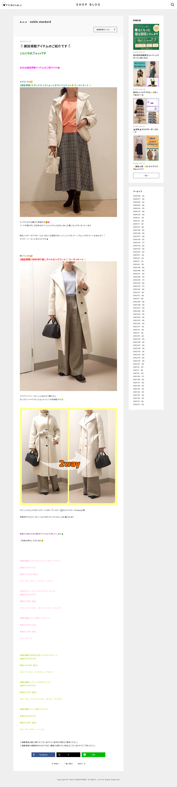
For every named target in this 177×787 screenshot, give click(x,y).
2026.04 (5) (138, 208)
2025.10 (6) (138, 227)
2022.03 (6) (138, 358)
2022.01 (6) (138, 364)
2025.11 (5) (138, 224)
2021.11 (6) (138, 370)
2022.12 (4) (138, 330)
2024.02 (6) (138, 289)
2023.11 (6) (138, 299)
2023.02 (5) (138, 323)
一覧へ (146, 175)
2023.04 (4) (138, 317)
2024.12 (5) (138, 258)
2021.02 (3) (138, 398)
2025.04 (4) (138, 246)
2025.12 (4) (138, 221)
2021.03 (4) (138, 395)
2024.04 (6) (138, 283)
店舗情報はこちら (103, 29)
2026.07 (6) (138, 199)
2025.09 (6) (138, 230)
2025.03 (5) (138, 249)
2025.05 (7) (138, 243)
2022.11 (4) (138, 333)
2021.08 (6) (138, 379)
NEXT (80, 764)
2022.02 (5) (138, 361)
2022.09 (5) (138, 339)
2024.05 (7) (138, 280)
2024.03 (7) (138, 286)
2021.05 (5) (138, 389)
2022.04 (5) (138, 355)
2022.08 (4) (138, 342)
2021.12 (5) (138, 367)
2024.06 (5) (138, 277)
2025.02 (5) (138, 252)
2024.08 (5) (138, 271)
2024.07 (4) (138, 274)
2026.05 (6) (138, 205)
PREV (56, 764)
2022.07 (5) (138, 345)
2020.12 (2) (138, 404)
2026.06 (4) (138, 202)
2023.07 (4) (138, 308)
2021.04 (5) (138, 392)
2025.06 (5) (138, 239)
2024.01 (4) (138, 292)
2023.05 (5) (138, 314)
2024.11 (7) (138, 261)
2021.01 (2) (138, 401)
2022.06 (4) (138, 348)
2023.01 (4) (138, 327)
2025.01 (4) (138, 255)
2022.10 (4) (138, 336)
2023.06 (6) (138, 311)
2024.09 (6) (138, 267)
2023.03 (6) (138, 320)
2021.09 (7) (138, 376)
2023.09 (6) (138, 302)
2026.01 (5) (138, 218)
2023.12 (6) (138, 295)
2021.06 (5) (138, 386)
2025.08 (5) (138, 233)
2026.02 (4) (138, 215)
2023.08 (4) (138, 305)
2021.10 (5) (138, 373)
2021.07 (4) (138, 383)
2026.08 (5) (138, 196)
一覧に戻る (68, 763)
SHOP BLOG (88, 4)
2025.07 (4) (138, 236)
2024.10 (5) (138, 264)
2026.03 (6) (138, 211)
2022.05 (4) (138, 351)
